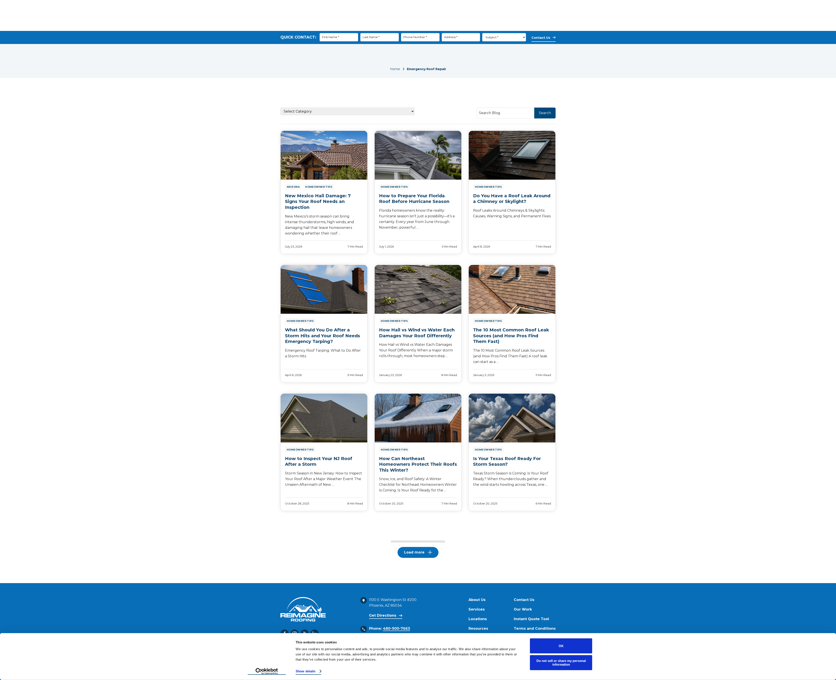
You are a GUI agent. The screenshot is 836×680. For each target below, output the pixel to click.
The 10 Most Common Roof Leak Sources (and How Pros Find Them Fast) (511, 335)
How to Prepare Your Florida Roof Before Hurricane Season (414, 198)
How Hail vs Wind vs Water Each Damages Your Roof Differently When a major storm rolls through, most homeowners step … (416, 350)
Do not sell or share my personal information (561, 662)
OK (561, 646)
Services (438, 27)
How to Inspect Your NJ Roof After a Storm (318, 461)
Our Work (493, 27)
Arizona (293, 186)
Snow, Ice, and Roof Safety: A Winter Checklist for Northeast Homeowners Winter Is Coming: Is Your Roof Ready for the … (418, 484)
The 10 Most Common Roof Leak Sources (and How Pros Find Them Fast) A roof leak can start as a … (510, 356)
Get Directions (382, 615)
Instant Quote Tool (531, 619)
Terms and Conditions (535, 628)
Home (395, 69)
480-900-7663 (489, 13)
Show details (305, 671)
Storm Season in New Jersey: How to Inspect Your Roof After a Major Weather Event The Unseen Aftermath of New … (323, 479)
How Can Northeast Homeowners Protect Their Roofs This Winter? (418, 464)
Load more (414, 552)
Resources (465, 27)
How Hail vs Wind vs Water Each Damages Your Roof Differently (417, 332)
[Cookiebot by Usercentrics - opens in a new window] (267, 671)
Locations (478, 619)
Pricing (543, 27)
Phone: (389, 628)
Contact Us (516, 27)
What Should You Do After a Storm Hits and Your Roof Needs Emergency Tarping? (322, 335)
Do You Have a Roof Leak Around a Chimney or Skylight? (511, 198)
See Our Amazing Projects (436, 13)
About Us (412, 27)
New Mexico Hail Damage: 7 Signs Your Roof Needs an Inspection (318, 201)
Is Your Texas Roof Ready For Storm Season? (507, 461)
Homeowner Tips (318, 186)
